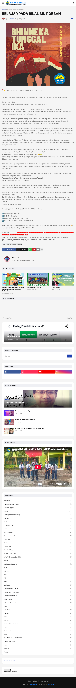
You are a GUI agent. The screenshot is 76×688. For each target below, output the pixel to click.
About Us (36, 681)
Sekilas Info (38, 631)
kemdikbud (38, 546)
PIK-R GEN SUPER (38, 602)
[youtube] (46, 372)
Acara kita (38, 500)
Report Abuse (10, 661)
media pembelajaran (38, 564)
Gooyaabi (51, 684)
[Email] (38, 249)
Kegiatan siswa (38, 543)
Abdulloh (15, 257)
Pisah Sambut (56, 287)
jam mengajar (38, 532)
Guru (38, 529)
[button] (2, 3)
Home (4, 9)
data (38, 522)
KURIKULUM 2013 (38, 553)
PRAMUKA (38, 609)
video (38, 645)
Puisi (38, 617)
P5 (38, 578)
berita (38, 511)
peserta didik (38, 599)
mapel (38, 560)
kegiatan (38, 539)
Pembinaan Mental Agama (24, 411)
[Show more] (41, 249)
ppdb (38, 606)
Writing (38, 652)
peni (38, 581)
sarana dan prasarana (38, 624)
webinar (38, 648)
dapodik (38, 518)
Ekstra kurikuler (38, 525)
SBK (38, 627)
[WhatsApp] (30, 249)
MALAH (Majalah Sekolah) (15, 9)
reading (38, 620)
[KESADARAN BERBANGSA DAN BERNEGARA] (9, 431)
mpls (38, 567)
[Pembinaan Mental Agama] (9, 413)
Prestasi (38, 613)
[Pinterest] (34, 249)
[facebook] (12, 372)
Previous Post (7, 318)
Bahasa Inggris (38, 507)
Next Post (69, 318)
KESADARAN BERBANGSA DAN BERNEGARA (29, 428)
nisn (38, 574)
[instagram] (63, 372)
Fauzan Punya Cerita (34, 287)
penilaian (38, 585)
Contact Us (44, 681)
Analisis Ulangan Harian (38, 504)
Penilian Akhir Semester (38, 592)
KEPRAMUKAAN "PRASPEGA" (25, 420)
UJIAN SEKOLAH (38, 641)
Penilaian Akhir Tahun (38, 588)
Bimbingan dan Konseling (38, 514)
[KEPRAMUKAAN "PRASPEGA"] (9, 422)
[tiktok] (29, 372)
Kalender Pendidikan (38, 536)
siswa (38, 634)
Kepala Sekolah (38, 550)
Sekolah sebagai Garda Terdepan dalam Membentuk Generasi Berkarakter (13, 289)
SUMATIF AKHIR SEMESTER (38, 638)
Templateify (33, 684)
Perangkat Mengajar (38, 595)
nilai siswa (38, 571)
